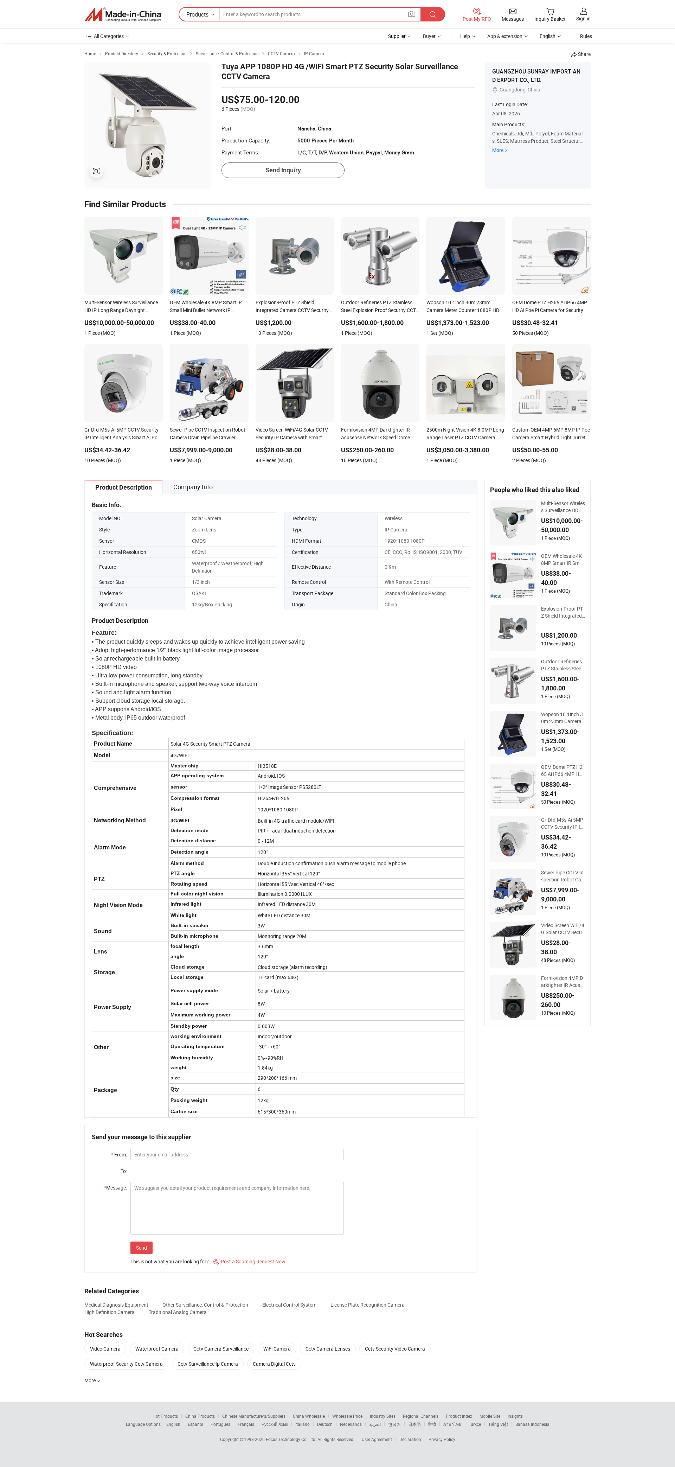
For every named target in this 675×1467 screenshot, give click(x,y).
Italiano (302, 1424)
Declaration (410, 1439)
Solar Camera (206, 518)
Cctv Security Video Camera (395, 1348)
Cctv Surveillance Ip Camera (208, 1363)
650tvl (199, 552)
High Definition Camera (109, 1312)
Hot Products (165, 1416)
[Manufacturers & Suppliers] (122, 14)
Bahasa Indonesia (532, 1424)
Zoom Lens (204, 529)
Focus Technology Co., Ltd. (291, 1439)
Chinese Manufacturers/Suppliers (253, 1416)
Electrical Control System (289, 1304)
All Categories (109, 36)
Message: (115, 1187)
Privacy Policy (442, 1439)
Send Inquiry (283, 170)
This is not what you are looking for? (169, 1261)
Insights (515, 1416)
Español (195, 1424)
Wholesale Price (347, 1416)
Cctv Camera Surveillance (221, 1348)
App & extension (504, 36)
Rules (586, 36)
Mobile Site (490, 1416)
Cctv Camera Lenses (328, 1348)
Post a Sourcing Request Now (249, 1261)
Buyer (429, 36)
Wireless (394, 518)
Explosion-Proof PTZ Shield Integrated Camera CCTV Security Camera (563, 612)
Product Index (459, 1416)
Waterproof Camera (157, 1348)
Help (465, 36)
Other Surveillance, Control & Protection (205, 1304)
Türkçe (475, 1424)
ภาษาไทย (452, 1424)
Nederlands (351, 1424)
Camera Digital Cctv (274, 1363)
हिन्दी (432, 1424)
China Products (200, 1416)
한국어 (394, 1424)
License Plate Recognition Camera (367, 1304)
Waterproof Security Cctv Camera (126, 1363)
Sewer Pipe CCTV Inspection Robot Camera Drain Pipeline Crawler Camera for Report (562, 876)
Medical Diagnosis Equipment (116, 1304)
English (173, 1424)
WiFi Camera (277, 1348)
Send (141, 1247)
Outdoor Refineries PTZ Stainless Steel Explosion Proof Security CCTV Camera (562, 665)
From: (119, 1154)
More (497, 150)
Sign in (583, 18)
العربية (375, 1424)
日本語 (414, 1424)
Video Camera (105, 1348)
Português (220, 1424)
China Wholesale (309, 1416)
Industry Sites (383, 1416)
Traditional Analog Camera (178, 1312)
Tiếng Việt (498, 1424)
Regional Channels (420, 1416)
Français (246, 1424)
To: (124, 1171)
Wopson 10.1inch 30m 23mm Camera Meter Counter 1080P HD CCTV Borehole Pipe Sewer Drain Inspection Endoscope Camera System (563, 718)
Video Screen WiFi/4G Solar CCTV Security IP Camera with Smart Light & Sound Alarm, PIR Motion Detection (563, 929)
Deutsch (325, 1424)
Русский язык (275, 1424)
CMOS (199, 540)
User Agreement (377, 1439)
